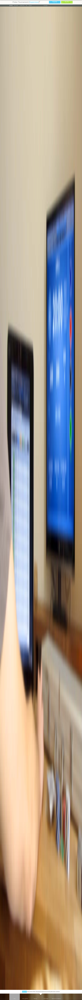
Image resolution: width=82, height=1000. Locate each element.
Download (55, 2)
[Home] (11, 5)
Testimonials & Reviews (56, 998)
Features (35, 998)
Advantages (46, 998)
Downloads (16, 5)
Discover (24, 991)
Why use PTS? (25, 998)
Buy (26, 5)
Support (30, 5)
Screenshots (22, 5)
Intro (15, 998)
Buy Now (67, 2)
